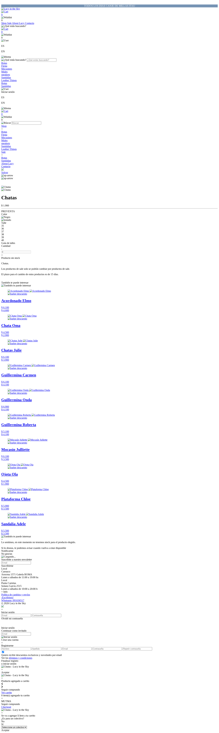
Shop (4, 23)
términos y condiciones (20, 658)
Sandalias (6, 77)
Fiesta (4, 66)
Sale (9, 23)
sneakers (5, 74)
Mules (4, 71)
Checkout (6, 707)
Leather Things (9, 80)
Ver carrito (6, 692)
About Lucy (18, 23)
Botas (4, 63)
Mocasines (6, 68)
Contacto (29, 23)
